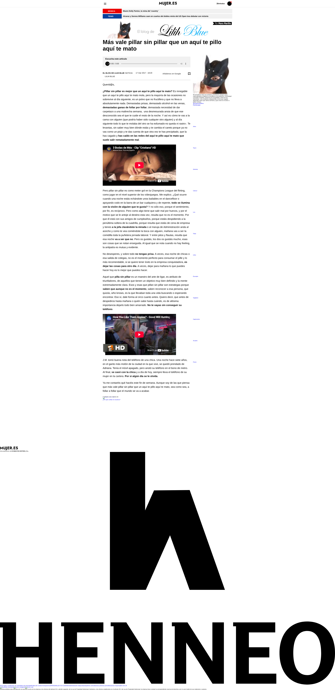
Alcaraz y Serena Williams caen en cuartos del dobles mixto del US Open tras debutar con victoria (165, 16)
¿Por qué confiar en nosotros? (111, 399)
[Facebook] (7, 687)
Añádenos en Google (172, 74)
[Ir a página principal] (168, 3)
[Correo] (29, 687)
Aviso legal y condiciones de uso (9, 685)
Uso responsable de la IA (119, 685)
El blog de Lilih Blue (113, 73)
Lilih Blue (110, 76)
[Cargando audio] (107, 64)
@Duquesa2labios (198, 103)
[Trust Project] (109, 397)
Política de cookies (36, 685)
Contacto (82, 685)
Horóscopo (196, 105)
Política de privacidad (25, 685)
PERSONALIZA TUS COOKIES (60, 685)
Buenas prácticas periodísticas (103, 685)
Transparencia (46, 685)
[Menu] (105, 3)
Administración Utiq (74, 685)
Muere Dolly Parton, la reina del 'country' (140, 11)
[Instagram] (19, 687)
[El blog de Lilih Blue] (167, 30)
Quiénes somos (89, 685)
